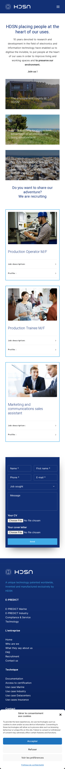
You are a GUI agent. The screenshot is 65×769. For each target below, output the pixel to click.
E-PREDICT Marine (16, 608)
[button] (60, 714)
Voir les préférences (32, 757)
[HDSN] (17, 6)
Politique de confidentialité (32, 765)
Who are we (12, 643)
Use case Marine (14, 687)
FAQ (7, 652)
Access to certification (18, 682)
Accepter (32, 741)
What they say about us (18, 647)
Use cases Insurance (17, 699)
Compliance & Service (18, 617)
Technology (12, 621)
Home (8, 639)
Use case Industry (15, 691)
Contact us (11, 660)
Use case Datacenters (18, 695)
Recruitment (12, 656)
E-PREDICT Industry (16, 613)
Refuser (32, 749)
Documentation (14, 678)
